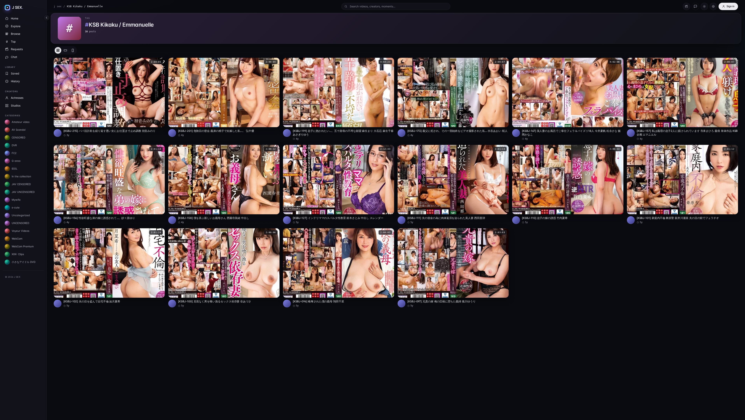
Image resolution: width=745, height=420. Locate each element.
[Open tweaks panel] (713, 6)
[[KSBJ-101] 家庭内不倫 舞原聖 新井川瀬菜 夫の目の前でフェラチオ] (682, 184)
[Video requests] (686, 6)
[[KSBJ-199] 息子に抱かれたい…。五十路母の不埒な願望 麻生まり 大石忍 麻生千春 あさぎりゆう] (338, 99)
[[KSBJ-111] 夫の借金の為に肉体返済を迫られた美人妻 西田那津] (453, 184)
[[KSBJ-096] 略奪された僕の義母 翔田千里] (338, 267)
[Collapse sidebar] (46, 17)
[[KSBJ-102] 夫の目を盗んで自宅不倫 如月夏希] (109, 267)
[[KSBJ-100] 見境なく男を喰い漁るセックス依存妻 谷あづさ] (223, 267)
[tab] (58, 50)
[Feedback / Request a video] (695, 6)
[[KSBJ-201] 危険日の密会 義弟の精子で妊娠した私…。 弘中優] (223, 97)
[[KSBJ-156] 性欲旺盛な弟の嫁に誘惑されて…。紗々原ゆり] (109, 184)
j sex (57, 6)
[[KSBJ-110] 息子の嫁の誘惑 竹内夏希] (567, 184)
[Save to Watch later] (160, 62)
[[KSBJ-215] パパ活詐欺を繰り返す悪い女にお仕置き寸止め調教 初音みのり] (109, 97)
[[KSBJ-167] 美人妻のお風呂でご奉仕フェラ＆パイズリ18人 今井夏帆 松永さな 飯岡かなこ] (567, 99)
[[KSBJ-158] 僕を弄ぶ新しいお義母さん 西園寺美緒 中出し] (223, 184)
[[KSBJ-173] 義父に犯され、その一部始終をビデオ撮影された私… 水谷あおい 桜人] (453, 97)
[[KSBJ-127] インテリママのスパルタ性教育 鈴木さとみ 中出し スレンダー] (338, 184)
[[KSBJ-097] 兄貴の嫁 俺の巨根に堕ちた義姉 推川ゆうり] (453, 267)
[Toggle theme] (704, 6)
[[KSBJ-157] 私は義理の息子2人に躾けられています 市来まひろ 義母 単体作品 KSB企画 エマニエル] (682, 99)
